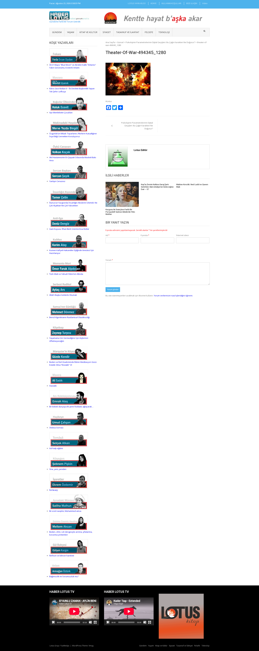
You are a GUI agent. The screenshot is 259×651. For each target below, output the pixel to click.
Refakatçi (53, 490)
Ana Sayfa (110, 42)
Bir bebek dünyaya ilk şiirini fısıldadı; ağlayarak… (71, 406)
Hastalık (53, 385)
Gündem (57, 32)
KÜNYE (153, 3)
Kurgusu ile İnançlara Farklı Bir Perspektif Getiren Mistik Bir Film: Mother (120, 211)
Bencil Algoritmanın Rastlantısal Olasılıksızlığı (69, 317)
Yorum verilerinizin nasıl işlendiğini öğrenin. (173, 295)
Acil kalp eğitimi (56, 448)
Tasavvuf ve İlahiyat (127, 32)
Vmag (91, 645)
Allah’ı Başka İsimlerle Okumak (63, 295)
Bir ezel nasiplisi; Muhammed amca (65, 511)
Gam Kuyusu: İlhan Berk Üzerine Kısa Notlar (69, 229)
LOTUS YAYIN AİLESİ (137, 3)
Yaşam (70, 32)
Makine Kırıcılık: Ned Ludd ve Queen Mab (192, 185)
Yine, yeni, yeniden (57, 469)
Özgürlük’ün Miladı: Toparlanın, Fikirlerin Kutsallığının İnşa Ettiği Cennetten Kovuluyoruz (73, 135)
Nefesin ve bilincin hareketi (61, 555)
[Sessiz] (90, 622)
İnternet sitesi (182, 235)
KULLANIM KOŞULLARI (171, 3)
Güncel (120, 42)
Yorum (109, 260)
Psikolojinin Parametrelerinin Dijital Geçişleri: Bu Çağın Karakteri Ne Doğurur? (160, 42)
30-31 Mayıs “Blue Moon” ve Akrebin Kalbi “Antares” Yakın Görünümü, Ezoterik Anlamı (72, 66)
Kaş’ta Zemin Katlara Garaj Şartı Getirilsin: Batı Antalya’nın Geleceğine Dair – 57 (157, 186)
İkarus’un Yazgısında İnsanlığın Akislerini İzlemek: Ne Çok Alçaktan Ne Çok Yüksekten (73, 204)
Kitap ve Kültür (88, 32)
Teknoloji (164, 32)
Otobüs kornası (56, 427)
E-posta (145, 235)
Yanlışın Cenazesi (57, 181)
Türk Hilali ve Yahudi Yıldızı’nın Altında (66, 274)
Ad (107, 235)
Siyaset (107, 32)
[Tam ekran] (95, 622)
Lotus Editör (140, 150)
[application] (74, 611)
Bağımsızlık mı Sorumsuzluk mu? (64, 576)
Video (204, 3)
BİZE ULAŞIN (191, 3)
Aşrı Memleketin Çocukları (61, 112)
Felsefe (149, 32)
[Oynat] (53, 622)
